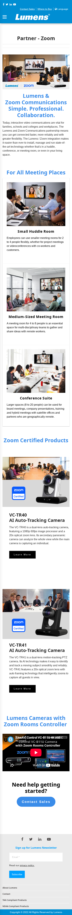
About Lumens (10, 887)
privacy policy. (27, 865)
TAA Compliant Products (15, 900)
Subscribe (17, 874)
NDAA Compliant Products (16, 906)
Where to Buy (45, 9)
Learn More (22, 554)
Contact (6, 894)
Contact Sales (27, 9)
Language (62, 9)
